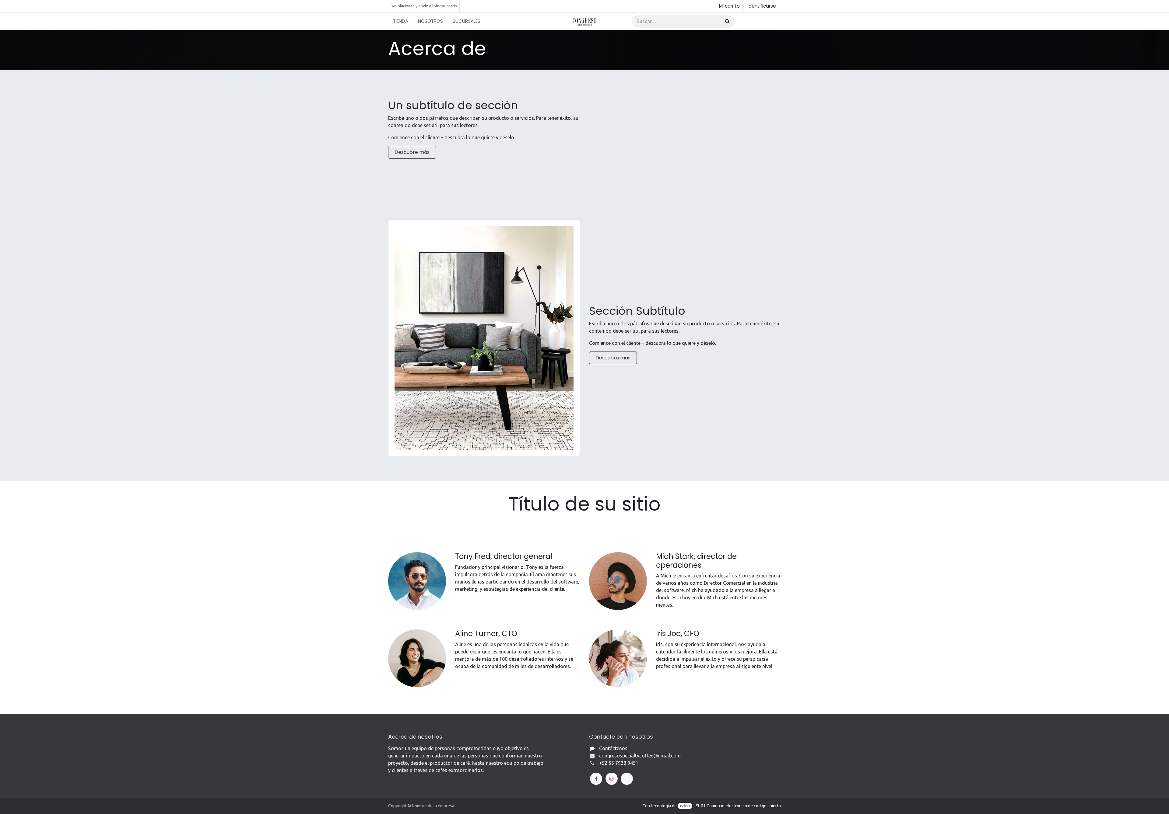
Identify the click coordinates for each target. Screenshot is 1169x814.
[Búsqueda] (727, 21)
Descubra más (612, 357)
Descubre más (412, 152)
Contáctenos (759, 21)
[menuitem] (400, 21)
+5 (602, 763)
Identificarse (762, 6)
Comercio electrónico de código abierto (744, 805)
